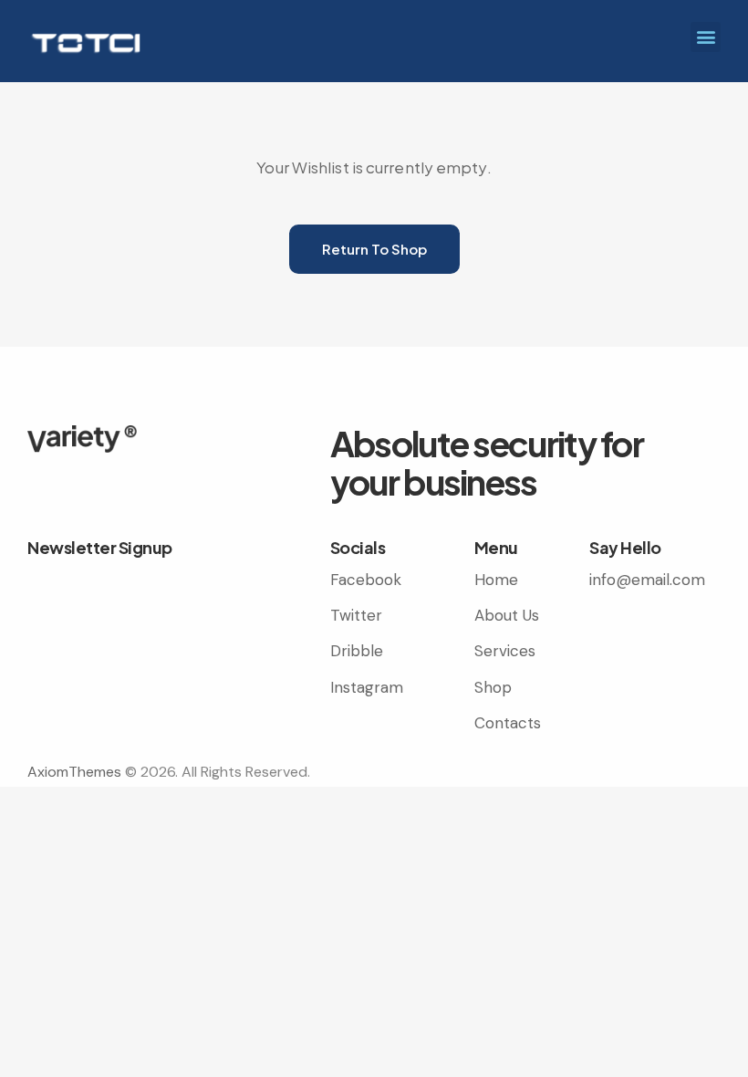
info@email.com (647, 580)
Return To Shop (374, 248)
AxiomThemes (74, 771)
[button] (706, 37)
